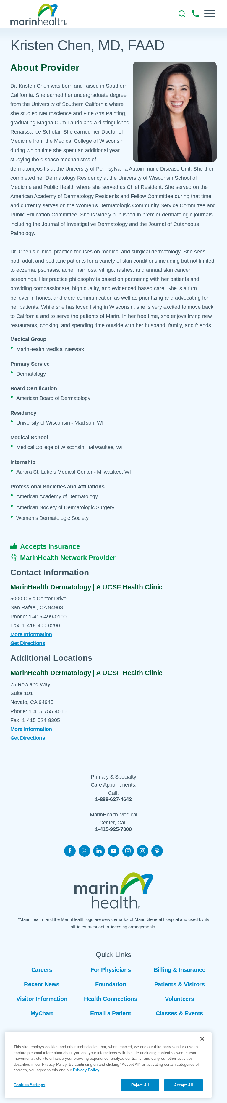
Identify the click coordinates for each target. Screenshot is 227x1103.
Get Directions (27, 643)
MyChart (41, 1013)
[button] (209, 14)
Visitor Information (41, 999)
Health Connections (110, 999)
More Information (31, 634)
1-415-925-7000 (113, 829)
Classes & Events (179, 1013)
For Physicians (110, 970)
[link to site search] (182, 13)
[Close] (202, 1038)
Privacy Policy (86, 1070)
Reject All (140, 1085)
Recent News (41, 984)
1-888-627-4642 (113, 799)
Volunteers (179, 999)
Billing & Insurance (179, 970)
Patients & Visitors (179, 984)
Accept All (183, 1085)
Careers (41, 970)
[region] (108, 1065)
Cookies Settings (29, 1085)
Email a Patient (110, 1013)
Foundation (110, 984)
